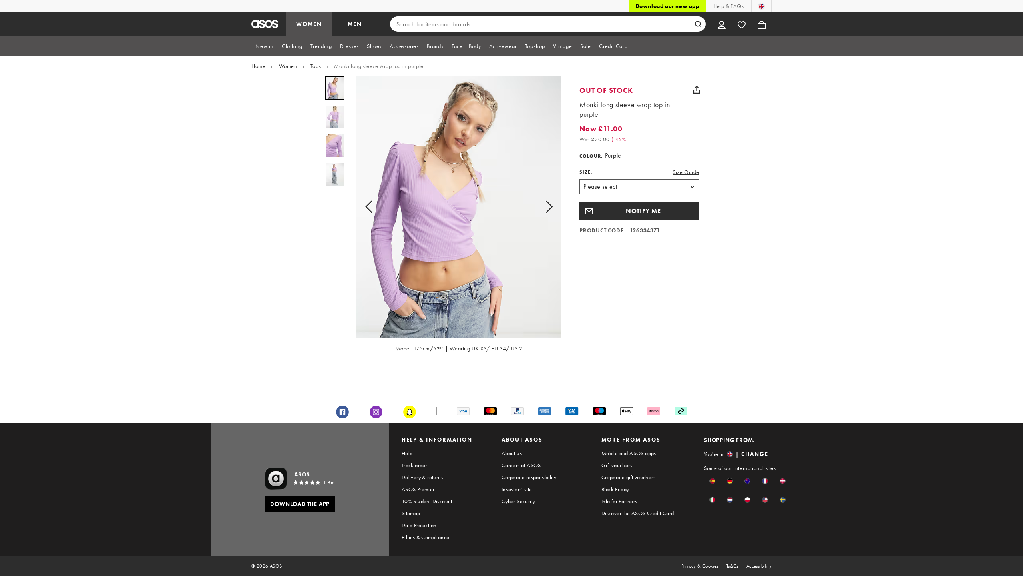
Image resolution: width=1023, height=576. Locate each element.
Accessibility (759, 566)
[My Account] (722, 24)
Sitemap (411, 513)
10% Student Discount (427, 501)
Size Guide (686, 172)
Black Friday (615, 489)
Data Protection (419, 525)
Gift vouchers (616, 465)
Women (288, 66)
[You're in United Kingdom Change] (761, 6)
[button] (639, 211)
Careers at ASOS (521, 465)
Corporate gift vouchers (628, 477)
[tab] (264, 46)
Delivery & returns (422, 477)
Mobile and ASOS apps (628, 453)
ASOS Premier (418, 489)
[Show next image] (546, 207)
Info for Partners (619, 501)
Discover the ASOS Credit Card (637, 513)
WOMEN (309, 24)
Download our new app (667, 6)
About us (512, 453)
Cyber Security (518, 501)
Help (407, 453)
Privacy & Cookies (699, 566)
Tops (315, 66)
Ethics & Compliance (426, 537)
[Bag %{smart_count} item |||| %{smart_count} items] (762, 24)
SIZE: (585, 172)
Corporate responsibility (529, 477)
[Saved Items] (742, 24)
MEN (355, 24)
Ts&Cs (732, 566)
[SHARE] (696, 89)
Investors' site (517, 489)
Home (258, 66)
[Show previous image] (371, 207)
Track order (414, 465)
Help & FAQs (728, 6)
